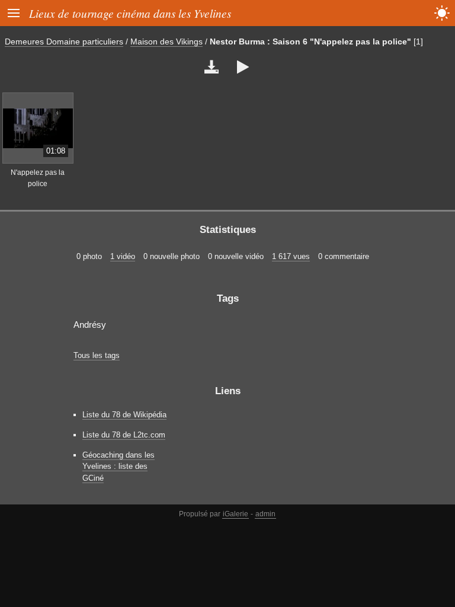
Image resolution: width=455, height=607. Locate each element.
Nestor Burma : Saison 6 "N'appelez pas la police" (310, 41)
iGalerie (235, 513)
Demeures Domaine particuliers (64, 41)
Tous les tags (96, 355)
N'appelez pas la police (38, 178)
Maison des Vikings (166, 41)
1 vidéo (122, 256)
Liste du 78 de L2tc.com (123, 434)
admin (265, 513)
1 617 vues (291, 256)
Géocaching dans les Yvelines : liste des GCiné (118, 466)
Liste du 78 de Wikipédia (124, 414)
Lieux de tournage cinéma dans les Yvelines (130, 13)
